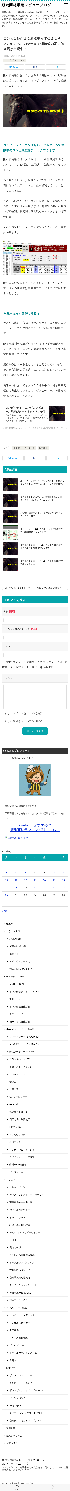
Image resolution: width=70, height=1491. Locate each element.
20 (35, 887)
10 (6, 880)
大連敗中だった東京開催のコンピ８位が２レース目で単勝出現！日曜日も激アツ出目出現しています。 (52, 588)
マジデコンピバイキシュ (22, 1149)
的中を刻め (15, 1127)
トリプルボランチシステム (23, 1353)
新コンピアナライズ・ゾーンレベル (27, 1390)
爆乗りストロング (18, 1112)
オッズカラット (17, 1217)
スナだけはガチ (17, 1134)
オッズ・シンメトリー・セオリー (26, 1194)
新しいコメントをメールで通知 (24, 713)
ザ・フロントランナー (20, 1375)
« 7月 (4, 911)
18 (16, 887)
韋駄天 (12, 1082)
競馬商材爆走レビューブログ (26, 5)
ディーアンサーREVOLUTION (24, 1036)
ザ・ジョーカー (17, 1172)
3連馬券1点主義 (17, 946)
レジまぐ (10, 1179)
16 (63, 880)
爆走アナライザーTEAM (21, 1051)
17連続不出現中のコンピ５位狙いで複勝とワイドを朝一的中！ (41, 514)
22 (54, 887)
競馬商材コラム (14, 1435)
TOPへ (52, 1489)
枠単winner (15, 938)
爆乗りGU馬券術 (18, 1164)
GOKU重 (13, 1104)
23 (63, 887)
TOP (22, 1460)
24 (6, 895)
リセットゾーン (17, 1187)
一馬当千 (14, 1089)
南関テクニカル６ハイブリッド (25, 1420)
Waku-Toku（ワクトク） (22, 969)
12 (25, 880)
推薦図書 (10, 1428)
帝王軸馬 (14, 1330)
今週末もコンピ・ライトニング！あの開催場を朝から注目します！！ (42, 562)
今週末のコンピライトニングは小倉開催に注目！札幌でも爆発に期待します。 (41, 546)
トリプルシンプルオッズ (22, 1262)
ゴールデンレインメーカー (23, 1345)
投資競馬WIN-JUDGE (20, 1292)
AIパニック (15, 1142)
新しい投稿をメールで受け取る (24, 721)
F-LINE (13, 1240)
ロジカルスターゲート (20, 1322)
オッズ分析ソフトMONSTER (24, 991)
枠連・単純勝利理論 (19, 1225)
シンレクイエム (17, 1074)
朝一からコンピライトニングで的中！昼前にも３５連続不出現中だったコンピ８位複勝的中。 (42, 482)
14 (44, 880)
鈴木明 (9, 923)
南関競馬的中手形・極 (20, 1202)
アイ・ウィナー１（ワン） (23, 961)
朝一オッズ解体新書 (19, 1021)
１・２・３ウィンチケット (23, 1285)
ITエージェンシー (15, 976)
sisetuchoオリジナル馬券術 (20, 1029)
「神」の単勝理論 (18, 1338)
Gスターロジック (18, 1097)
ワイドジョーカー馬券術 (22, 1157)
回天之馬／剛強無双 (19, 1119)
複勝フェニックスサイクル (26, 1044)
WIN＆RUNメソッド (19, 1270)
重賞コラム (12, 1443)
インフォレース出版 (16, 1307)
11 (16, 880)
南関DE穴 (14, 954)
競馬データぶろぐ (18, 1300)
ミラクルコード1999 (20, 1059)
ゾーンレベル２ (17, 1398)
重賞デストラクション (20, 1067)
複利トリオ (15, 999)
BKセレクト (15, 1405)
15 (54, 880)
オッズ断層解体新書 (19, 1006)
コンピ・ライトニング (14, 60)
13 (35, 880)
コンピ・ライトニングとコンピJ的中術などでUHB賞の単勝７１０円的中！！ (41, 530)
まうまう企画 (13, 931)
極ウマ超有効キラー (19, 1209)
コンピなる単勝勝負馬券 (22, 1255)
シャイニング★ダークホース (24, 1315)
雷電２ (12, 1360)
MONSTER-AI (16, 984)
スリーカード (16, 1014)
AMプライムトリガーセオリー (24, 1232)
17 (6, 887)
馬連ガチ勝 (15, 1247)
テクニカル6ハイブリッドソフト (26, 1413)
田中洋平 (43, 448)
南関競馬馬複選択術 (19, 1277)
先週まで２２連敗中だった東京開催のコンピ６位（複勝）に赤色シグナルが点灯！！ (42, 498)
